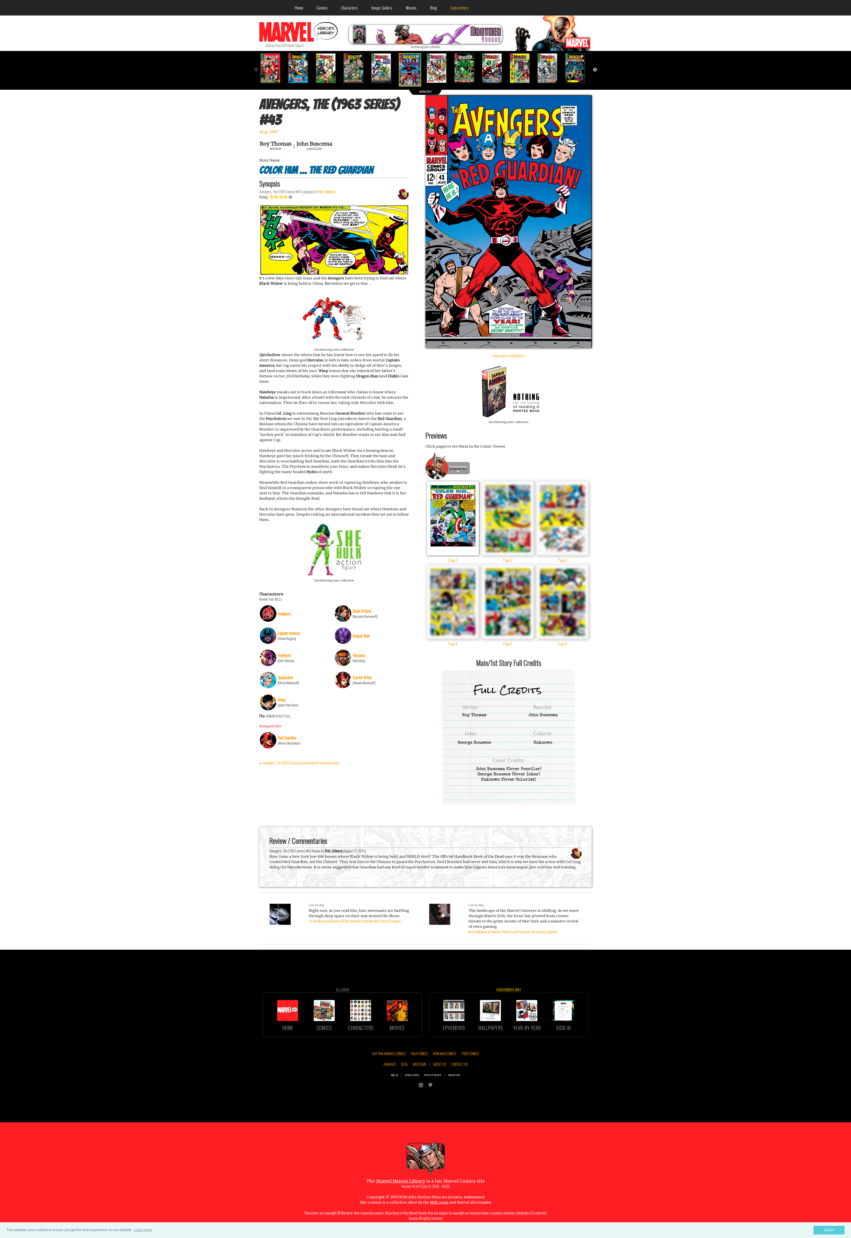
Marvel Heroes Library (400, 1181)
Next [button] (595, 70)
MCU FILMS (420, 1064)
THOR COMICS (470, 1053)
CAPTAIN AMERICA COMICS (389, 1053)
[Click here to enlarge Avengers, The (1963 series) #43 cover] (509, 346)
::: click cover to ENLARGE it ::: (508, 356)
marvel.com (454, 1075)
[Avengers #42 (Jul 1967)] (384, 68)
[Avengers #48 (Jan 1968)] (550, 68)
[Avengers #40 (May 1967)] (328, 68)
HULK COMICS (419, 1053)
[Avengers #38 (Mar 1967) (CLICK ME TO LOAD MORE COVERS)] (273, 68)
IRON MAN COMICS (444, 1053)
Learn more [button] (143, 1230)
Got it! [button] (829, 1230)
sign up (394, 1075)
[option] (273, 68)
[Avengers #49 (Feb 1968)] (578, 68)
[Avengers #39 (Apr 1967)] (301, 68)
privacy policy (412, 1075)
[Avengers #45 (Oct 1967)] (467, 68)
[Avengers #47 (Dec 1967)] (522, 68)
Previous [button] (256, 70)
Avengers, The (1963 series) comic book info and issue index (301, 763)
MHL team (439, 1202)
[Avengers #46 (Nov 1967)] (495, 68)
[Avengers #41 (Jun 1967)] (356, 68)
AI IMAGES (389, 1064)
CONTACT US (459, 1064)
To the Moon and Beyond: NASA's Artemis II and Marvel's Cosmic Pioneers (355, 921)
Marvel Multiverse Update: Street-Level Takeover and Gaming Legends (512, 931)
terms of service (432, 1075)
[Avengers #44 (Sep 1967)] (439, 68)
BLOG (404, 1064)
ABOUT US (439, 1064)
